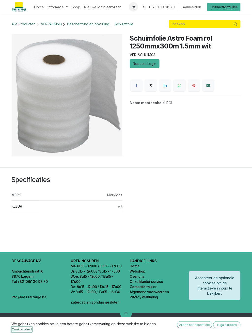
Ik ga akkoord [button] (227, 325)
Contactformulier (223, 7)
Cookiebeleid (22, 329)
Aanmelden (192, 7)
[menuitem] (39, 7)
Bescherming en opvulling (88, 24)
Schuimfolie (124, 24)
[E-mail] (208, 85)
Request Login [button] (144, 63)
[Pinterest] (194, 85)
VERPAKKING (51, 24)
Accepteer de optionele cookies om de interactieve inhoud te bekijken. (214, 285)
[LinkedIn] (165, 85)
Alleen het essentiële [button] (194, 325)
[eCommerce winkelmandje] (133, 7)
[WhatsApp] (179, 85)
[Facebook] (136, 85)
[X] (151, 85)
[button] (126, 313)
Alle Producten (23, 24)
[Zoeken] (235, 24)
